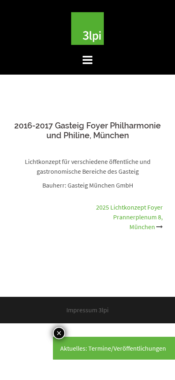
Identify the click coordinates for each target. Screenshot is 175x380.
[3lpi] (87, 28)
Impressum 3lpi (87, 310)
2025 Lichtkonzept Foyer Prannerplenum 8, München (129, 217)
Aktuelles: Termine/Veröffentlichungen (113, 348)
